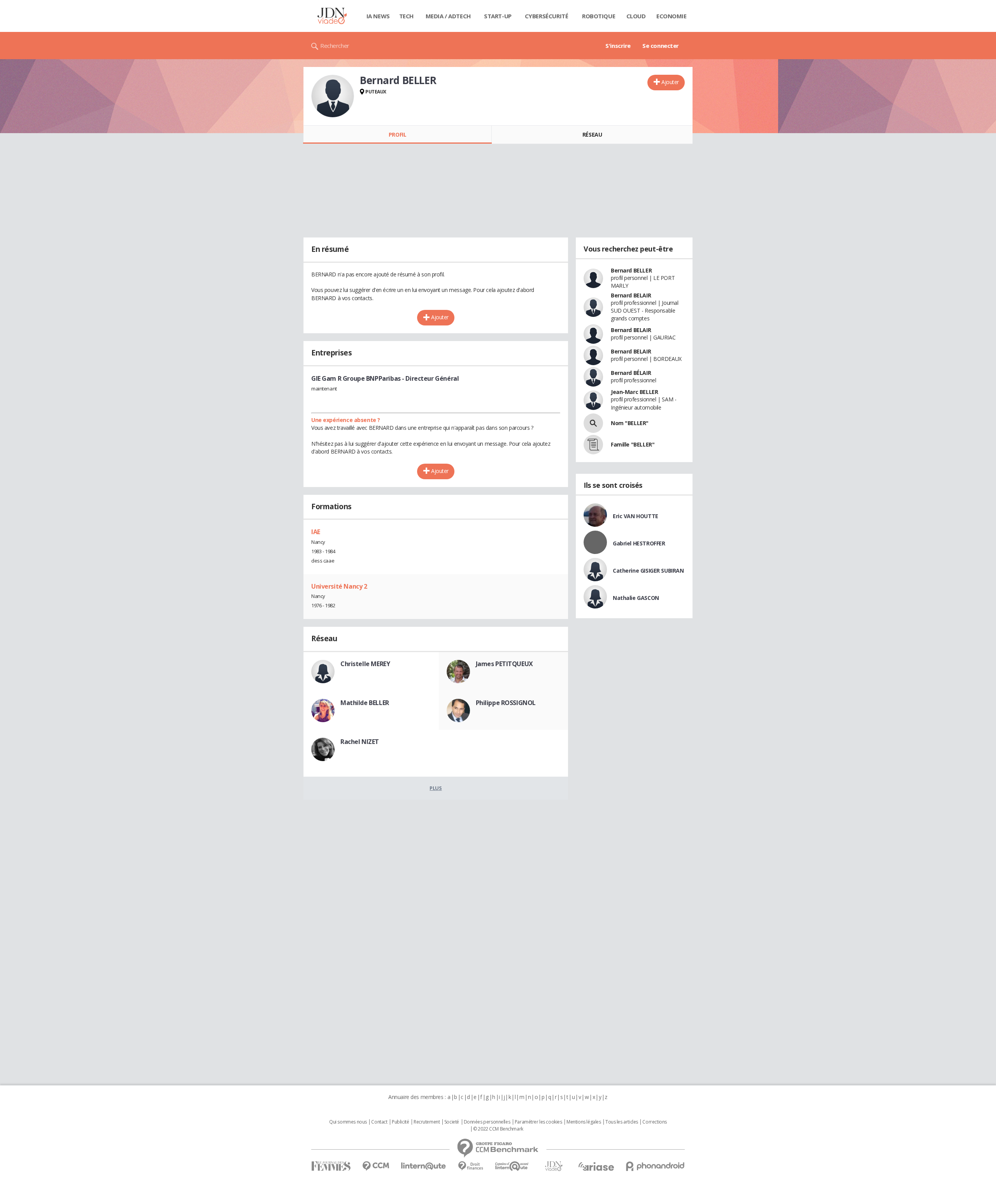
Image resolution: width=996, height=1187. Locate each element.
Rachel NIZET (359, 741)
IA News (378, 16)
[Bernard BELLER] (332, 96)
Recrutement (427, 1122)
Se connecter (660, 45)
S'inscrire (618, 45)
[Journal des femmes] (331, 1166)
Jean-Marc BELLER (634, 392)
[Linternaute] (423, 1166)
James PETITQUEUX (504, 663)
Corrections (654, 1122)
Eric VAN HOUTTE (635, 516)
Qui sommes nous (348, 1122)
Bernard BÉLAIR (631, 372)
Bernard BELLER (631, 270)
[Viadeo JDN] (553, 1166)
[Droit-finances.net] (470, 1166)
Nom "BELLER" (630, 423)
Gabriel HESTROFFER (639, 543)
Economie (671, 16)
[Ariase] (596, 1166)
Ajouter (670, 82)
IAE (315, 532)
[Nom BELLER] (593, 423)
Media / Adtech (448, 16)
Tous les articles (621, 1122)
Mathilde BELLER (364, 702)
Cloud (636, 16)
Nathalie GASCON (636, 597)
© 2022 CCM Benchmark (498, 1129)
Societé (451, 1122)
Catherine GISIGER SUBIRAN (648, 570)
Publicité (400, 1122)
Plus (436, 787)
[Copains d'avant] (512, 1166)
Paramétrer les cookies (538, 1122)
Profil (397, 134)
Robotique (598, 16)
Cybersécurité (546, 16)
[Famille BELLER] (593, 444)
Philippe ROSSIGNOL (506, 702)
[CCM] (375, 1166)
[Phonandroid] (655, 1166)
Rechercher (334, 45)
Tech (406, 16)
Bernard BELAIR (631, 295)
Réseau (592, 134)
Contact (379, 1122)
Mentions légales (583, 1122)
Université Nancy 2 (339, 586)
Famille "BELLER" (632, 444)
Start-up (498, 16)
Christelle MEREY (365, 663)
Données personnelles (487, 1122)
